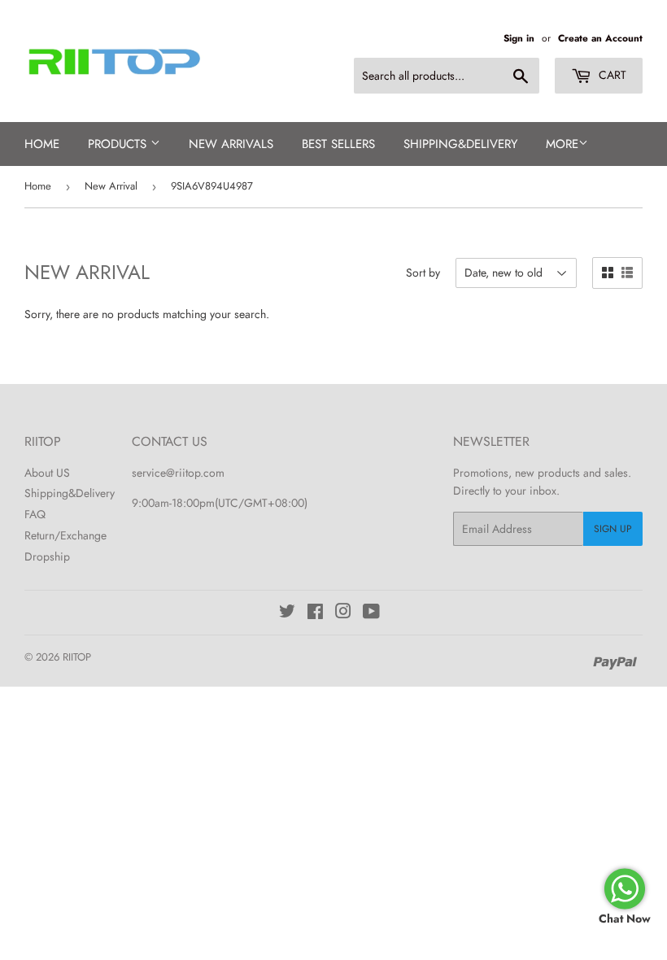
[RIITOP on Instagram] (343, 613)
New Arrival (111, 186)
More (562, 144)
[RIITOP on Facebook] (315, 613)
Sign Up (613, 528)
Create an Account (600, 38)
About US (47, 473)
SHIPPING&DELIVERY (460, 144)
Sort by (423, 272)
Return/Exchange (65, 535)
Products (119, 144)
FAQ (35, 514)
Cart (610, 75)
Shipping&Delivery (69, 493)
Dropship (47, 556)
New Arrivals (231, 144)
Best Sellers (338, 144)
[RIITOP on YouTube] (371, 613)
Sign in (519, 38)
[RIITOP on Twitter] (287, 613)
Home (41, 144)
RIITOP (77, 657)
